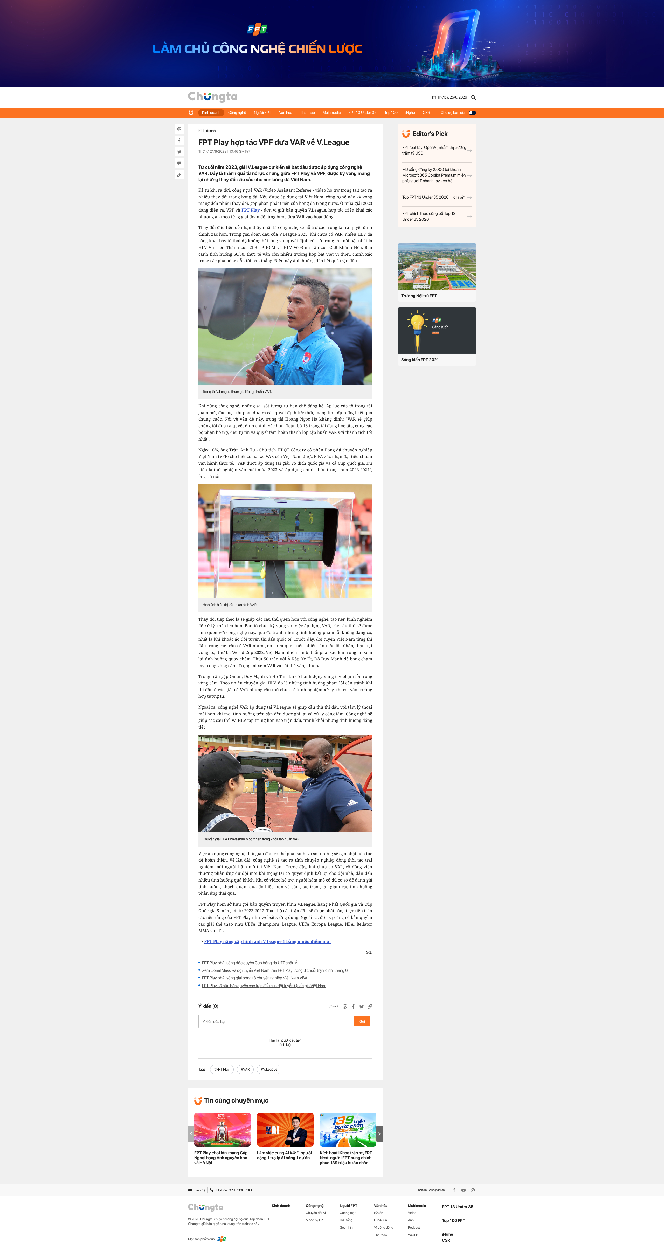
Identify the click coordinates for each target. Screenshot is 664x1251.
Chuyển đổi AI (316, 1213)
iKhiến (378, 1213)
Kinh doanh (211, 112)
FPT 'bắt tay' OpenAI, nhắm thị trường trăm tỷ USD (434, 150)
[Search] (473, 97)
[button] (379, 1134)
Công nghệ (237, 112)
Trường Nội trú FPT (419, 295)
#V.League (269, 1069)
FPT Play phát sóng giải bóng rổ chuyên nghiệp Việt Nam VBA (254, 977)
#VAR (245, 1069)
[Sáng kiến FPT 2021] (437, 330)
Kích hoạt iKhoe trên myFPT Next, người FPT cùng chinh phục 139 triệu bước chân (346, 1157)
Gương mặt (348, 1213)
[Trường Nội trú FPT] (437, 266)
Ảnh (411, 1220)
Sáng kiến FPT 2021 (420, 359)
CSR (426, 112)
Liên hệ (200, 1190)
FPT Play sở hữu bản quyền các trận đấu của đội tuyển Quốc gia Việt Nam (264, 985)
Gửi (362, 1021)
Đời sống (346, 1220)
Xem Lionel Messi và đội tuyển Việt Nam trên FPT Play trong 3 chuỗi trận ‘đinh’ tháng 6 (275, 970)
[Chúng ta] (212, 97)
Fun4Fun (380, 1220)
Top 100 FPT (453, 1220)
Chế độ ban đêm (454, 112)
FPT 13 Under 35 (363, 112)
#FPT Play (222, 1069)
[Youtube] (464, 1190)
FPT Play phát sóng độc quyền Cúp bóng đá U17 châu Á (250, 962)
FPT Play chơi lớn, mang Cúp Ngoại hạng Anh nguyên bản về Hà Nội (221, 1157)
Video (412, 1213)
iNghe (410, 112)
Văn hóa (285, 112)
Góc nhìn (346, 1227)
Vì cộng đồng (383, 1227)
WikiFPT (414, 1235)
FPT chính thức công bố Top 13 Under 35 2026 (428, 216)
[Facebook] (454, 1190)
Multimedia (332, 112)
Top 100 (391, 112)
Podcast (414, 1227)
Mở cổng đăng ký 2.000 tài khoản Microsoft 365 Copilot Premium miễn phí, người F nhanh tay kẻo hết (434, 175)
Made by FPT (315, 1220)
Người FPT (262, 112)
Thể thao (307, 112)
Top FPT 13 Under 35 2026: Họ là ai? (433, 197)
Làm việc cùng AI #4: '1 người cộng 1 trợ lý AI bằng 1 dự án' (284, 1155)
